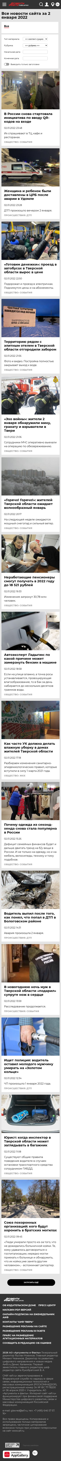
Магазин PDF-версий (17, 1309)
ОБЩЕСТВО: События (18, 142)
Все (6, 26)
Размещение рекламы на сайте (25, 1326)
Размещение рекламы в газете (24, 1330)
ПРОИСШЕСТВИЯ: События (21, 1011)
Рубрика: (8, 45)
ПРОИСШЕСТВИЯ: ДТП (18, 215)
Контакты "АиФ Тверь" (18, 1321)
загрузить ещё (31, 1282)
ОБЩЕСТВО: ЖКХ (14, 776)
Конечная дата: (11, 58)
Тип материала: (12, 39)
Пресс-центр (47, 1305)
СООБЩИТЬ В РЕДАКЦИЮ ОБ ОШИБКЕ (27, 1343)
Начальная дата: (12, 52)
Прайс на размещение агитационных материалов (22, 1337)
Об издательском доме (19, 1305)
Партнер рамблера (30, 1445)
